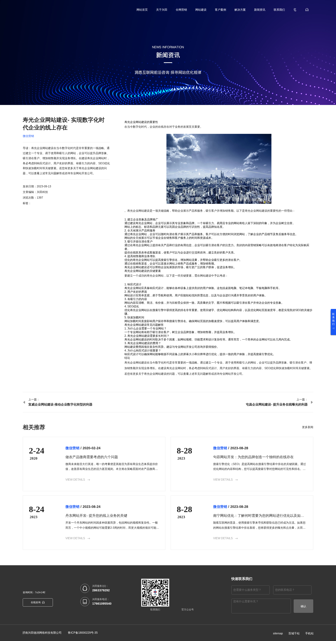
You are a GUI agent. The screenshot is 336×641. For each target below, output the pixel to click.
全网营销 (181, 9)
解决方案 (240, 9)
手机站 (309, 633)
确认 (303, 606)
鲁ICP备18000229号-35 (83, 632)
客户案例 (220, 9)
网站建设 (200, 9)
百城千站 (294, 633)
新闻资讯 (259, 9)
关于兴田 (161, 9)
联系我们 (279, 9)
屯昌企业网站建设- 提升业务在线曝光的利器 (277, 404)
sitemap (278, 633)
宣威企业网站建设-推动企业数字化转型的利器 (60, 404)
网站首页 (142, 9)
